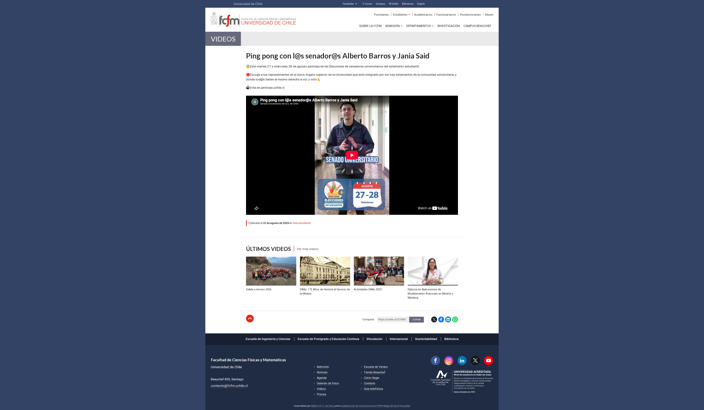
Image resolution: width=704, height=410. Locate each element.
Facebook (441, 319)
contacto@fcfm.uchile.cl (229, 386)
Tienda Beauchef (374, 372)
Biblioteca (451, 339)
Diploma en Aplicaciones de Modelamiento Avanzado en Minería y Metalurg (430, 293)
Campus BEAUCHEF (477, 26)
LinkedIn (448, 319)
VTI (320, 406)
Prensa (321, 394)
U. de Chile (328, 406)
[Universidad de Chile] (248, 4)
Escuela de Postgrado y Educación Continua (328, 339)
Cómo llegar (371, 378)
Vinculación (374, 339)
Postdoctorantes (470, 14)
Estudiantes (400, 14)
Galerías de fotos (328, 383)
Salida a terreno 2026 (259, 289)
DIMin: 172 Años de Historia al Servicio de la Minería (325, 291)
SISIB (313, 406)
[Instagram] (448, 360)
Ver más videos (307, 249)
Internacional (399, 339)
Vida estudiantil (302, 223)
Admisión (392, 26)
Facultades (348, 3)
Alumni (489, 14)
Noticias (322, 372)
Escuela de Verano (376, 367)
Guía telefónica (373, 389)
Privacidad (404, 406)
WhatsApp (455, 319)
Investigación (448, 26)
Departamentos (418, 26)
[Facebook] (435, 360)
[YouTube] (488, 360)
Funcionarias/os (446, 14)
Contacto (369, 383)
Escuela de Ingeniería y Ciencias (268, 339)
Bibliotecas (408, 3)
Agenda (322, 378)
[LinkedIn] (462, 360)
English (421, 3)
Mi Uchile (393, 3)
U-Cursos (367, 3)
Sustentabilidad (426, 339)
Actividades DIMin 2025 (368, 289)
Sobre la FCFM (370, 26)
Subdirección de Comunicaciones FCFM (362, 406)
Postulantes (381, 14)
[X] (475, 360)
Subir (250, 318)
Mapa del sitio (391, 406)
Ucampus (380, 3)
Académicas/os (423, 14)
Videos (223, 39)
